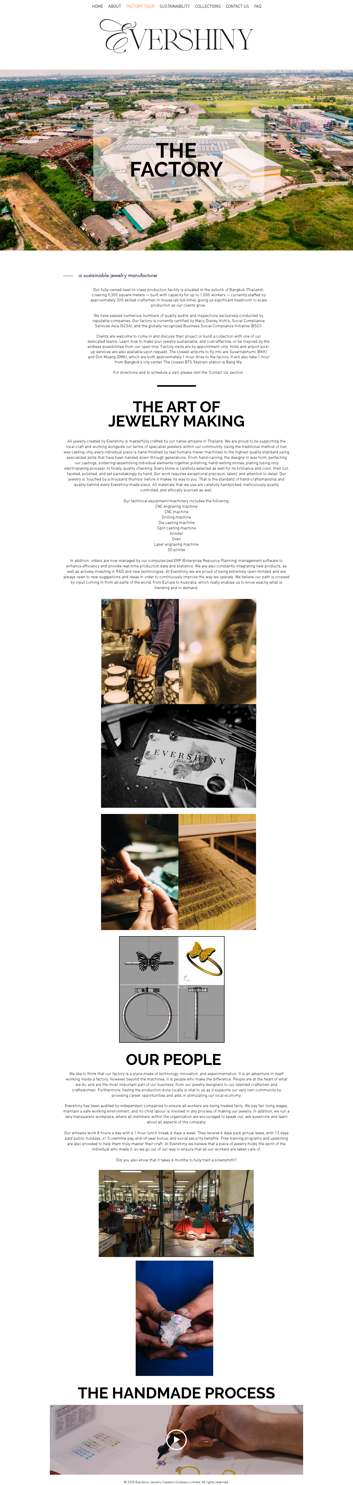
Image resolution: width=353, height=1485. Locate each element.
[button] (115, 6)
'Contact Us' (218, 372)
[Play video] (176, 1439)
